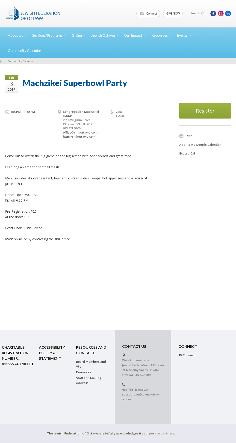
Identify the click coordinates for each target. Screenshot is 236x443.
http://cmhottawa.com (79, 136)
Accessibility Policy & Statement (52, 352)
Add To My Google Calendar (200, 145)
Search (195, 13)
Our (133, 35)
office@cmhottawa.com (80, 132)
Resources (83, 372)
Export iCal (187, 153)
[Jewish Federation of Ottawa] (33, 13)
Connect (151, 13)
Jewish (103, 35)
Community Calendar (24, 50)
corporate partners (159, 433)
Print (188, 136)
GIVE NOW (173, 13)
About (15, 35)
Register (205, 110)
